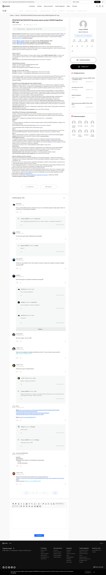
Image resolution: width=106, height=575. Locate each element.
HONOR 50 (68, 558)
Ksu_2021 (20, 43)
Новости (42, 551)
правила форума (28, 173)
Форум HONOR (44, 555)
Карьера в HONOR (44, 553)
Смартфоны (32, 6)
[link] (100, 6)
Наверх (101, 543)
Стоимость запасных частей (83, 554)
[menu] (102, 6)
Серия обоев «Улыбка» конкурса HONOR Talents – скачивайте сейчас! (83, 79)
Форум (68, 6)
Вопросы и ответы (57, 553)
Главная (12, 15)
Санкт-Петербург (80, 135)
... (40, 493)
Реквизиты (56, 550)
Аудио (67, 555)
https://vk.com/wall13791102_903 (23, 353)
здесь (41, 127)
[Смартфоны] (35, 6)
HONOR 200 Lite (73, 127)
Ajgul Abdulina (21, 42)
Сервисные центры (83, 551)
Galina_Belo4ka (21, 40)
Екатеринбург (86, 134)
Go (55, 493)
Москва (92, 126)
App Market (68, 560)
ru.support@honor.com (96, 550)
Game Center (69, 562)
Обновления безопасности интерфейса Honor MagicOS (84, 560)
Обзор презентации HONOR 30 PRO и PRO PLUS (82, 104)
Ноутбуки (39, 6)
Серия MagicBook (70, 557)
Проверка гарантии (83, 557)
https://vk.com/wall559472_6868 (33, 481)
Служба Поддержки (60, 6)
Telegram (94, 551)
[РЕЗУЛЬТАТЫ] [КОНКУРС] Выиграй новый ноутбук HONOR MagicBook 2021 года (40, 15)
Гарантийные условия (83, 550)
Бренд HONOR (44, 550)
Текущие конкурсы (92, 135)
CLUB (4, 11)
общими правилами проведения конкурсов (37, 174)
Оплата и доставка (58, 551)
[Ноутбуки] (42, 6)
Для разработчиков (45, 557)
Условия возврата (57, 557)
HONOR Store (44, 558)
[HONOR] (6, 543)
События (17, 15)
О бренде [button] (74, 6)
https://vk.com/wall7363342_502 (27, 417)
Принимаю (88, 572)
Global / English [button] (76, 1)
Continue (97, 1)
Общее (73, 134)
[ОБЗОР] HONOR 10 (76, 95)
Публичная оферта (57, 555)
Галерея (52, 139)
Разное (86, 126)
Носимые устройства (70, 553)
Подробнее (13, 572)
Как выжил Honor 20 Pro (77, 87)
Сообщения (88, 35)
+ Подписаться (78, 35)
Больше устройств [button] (48, 6)
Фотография (80, 126)
